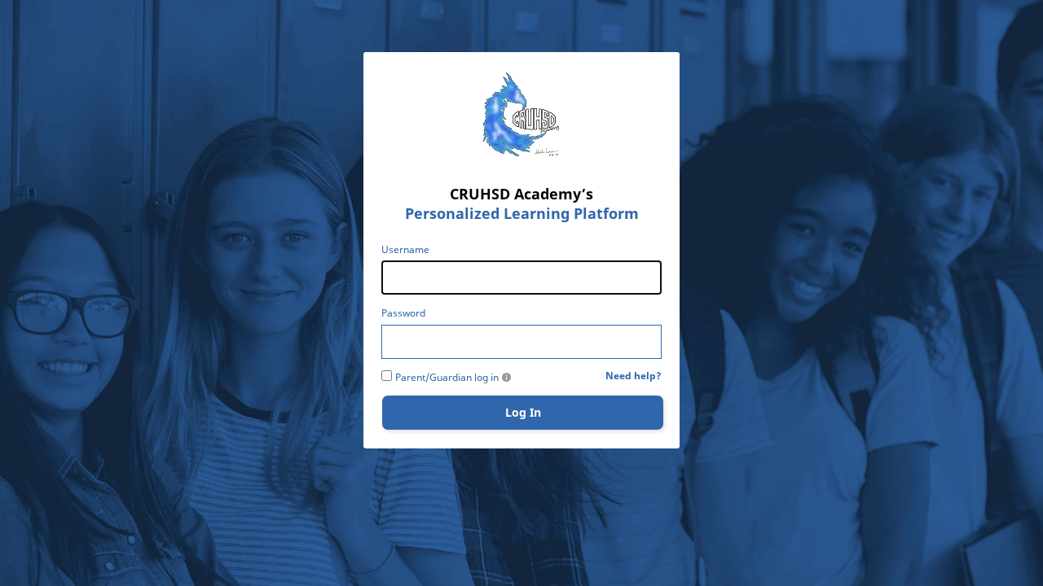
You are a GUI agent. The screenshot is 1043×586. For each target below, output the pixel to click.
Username (405, 250)
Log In (523, 412)
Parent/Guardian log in (447, 377)
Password (403, 313)
